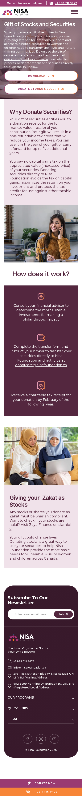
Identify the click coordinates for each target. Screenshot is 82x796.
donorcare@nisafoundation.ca (26, 59)
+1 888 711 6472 (66, 3)
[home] (36, 11)
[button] (74, 11)
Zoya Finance (40, 525)
